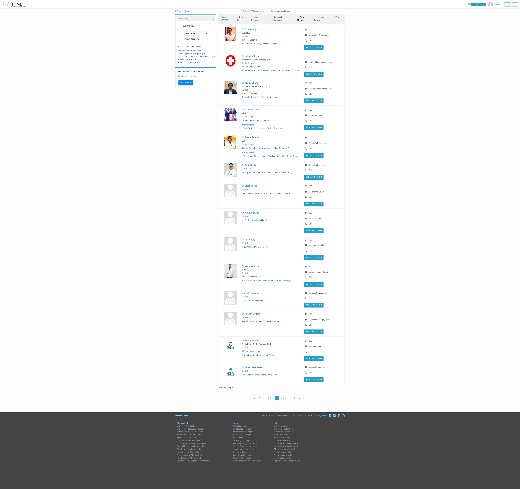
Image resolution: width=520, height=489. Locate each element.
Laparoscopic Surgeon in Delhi (287, 461)
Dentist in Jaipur (240, 426)
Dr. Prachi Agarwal (251, 137)
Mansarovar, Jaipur (317, 245)
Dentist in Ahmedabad (186, 426)
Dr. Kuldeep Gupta (250, 56)
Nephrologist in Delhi (283, 455)
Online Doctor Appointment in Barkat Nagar (196, 56)
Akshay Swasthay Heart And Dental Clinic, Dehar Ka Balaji (267, 148)
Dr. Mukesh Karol (250, 83)
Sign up (507, 4)
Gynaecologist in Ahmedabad (190, 429)
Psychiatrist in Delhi (282, 458)
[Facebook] (329, 415)
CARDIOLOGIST (248, 169)
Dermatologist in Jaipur (243, 432)
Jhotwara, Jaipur (316, 115)
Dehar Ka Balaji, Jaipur (318, 143)
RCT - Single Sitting (251, 156)
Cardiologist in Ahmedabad (189, 440)
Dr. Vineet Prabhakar (252, 367)
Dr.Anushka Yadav (251, 109)
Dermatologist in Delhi (283, 432)
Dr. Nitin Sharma (250, 340)
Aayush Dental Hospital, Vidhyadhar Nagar (260, 321)
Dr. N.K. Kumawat (250, 212)
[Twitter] (334, 415)
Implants (260, 128)
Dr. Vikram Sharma (251, 266)
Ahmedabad (182, 423)
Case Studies (267, 415)
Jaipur (235, 423)
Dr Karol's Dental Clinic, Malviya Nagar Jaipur (261, 97)
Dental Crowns (293, 156)
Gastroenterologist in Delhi (286, 443)
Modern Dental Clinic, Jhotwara (255, 120)
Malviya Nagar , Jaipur (318, 272)
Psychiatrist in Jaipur (242, 458)
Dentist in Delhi (280, 426)
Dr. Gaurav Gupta (250, 29)
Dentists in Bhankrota (186, 59)
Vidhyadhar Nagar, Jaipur (320, 35)
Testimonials (281, 415)
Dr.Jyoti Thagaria (250, 293)
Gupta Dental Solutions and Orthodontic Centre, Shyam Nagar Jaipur (272, 70)
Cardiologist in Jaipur (242, 440)
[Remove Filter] (213, 18)
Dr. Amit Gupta (249, 165)
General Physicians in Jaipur (245, 446)
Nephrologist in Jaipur (242, 455)
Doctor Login (181, 415)
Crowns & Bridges (274, 128)
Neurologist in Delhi (282, 452)
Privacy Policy (321, 415)
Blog (310, 415)
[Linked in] (338, 415)
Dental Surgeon (248, 63)
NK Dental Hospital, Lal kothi (254, 220)
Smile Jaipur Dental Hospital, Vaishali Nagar (261, 375)
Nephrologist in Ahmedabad (189, 455)
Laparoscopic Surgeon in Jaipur (247, 461)
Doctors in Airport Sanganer (189, 51)
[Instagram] (343, 415)
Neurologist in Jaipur (242, 452)
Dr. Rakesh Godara (251, 313)
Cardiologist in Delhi (283, 440)
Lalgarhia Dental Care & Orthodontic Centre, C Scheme (266, 193)
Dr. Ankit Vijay (248, 239)
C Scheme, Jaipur (316, 192)
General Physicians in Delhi (286, 446)
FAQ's (291, 415)
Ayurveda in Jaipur (241, 437)
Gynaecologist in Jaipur (243, 429)
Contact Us (301, 415)
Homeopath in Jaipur (242, 434)
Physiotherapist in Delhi (284, 449)
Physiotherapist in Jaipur (243, 449)
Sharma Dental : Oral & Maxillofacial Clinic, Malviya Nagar (267, 280)
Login (515, 4)
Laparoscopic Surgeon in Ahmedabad (193, 461)
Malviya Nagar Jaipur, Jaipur (321, 88)
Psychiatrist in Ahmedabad (189, 458)
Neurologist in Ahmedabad (189, 452)
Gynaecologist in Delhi (284, 429)
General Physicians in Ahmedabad (192, 446)
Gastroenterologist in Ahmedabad (192, 443)
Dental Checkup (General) (273, 156)
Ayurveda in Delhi (281, 437)
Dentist (245, 36)
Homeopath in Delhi (282, 434)
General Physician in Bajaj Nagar (191, 53)
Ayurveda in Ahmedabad (188, 437)
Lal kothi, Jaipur (316, 218)
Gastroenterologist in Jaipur (245, 443)
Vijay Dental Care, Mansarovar (255, 247)
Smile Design (248, 128)
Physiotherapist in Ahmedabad (190, 449)
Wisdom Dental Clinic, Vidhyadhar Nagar (259, 43)
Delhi (276, 423)
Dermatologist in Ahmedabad (190, 432)
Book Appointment (314, 47)
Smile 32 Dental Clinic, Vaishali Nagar (258, 355)
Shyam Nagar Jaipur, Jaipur (321, 62)
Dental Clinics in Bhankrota (188, 62)
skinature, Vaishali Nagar (253, 300)
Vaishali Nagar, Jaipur (318, 293)
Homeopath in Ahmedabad (189, 434)
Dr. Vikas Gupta (249, 185)
